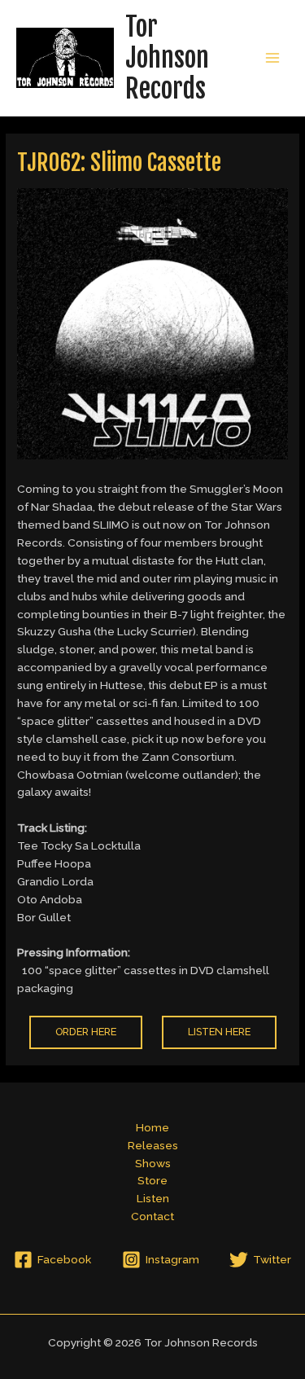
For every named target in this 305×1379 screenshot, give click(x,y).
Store (152, 1180)
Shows (153, 1163)
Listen (153, 1198)
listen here (219, 1031)
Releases (153, 1145)
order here (85, 1031)
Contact (152, 1216)
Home (152, 1127)
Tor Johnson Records (167, 58)
